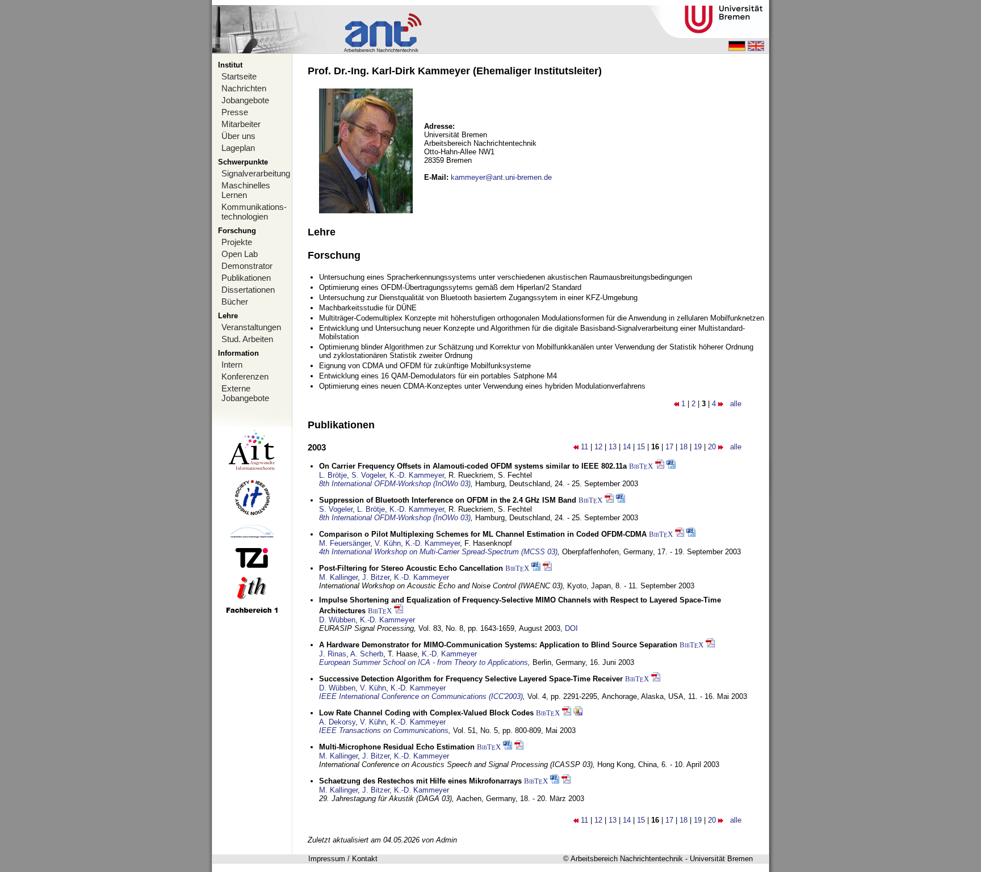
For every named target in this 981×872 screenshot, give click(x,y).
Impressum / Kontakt (343, 858)
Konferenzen (245, 376)
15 (641, 447)
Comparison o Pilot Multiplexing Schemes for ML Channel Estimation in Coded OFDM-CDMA (483, 534)
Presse (234, 112)
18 (683, 447)
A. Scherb (366, 654)
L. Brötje (333, 475)
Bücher (234, 301)
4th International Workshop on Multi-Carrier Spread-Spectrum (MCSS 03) (438, 551)
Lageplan (238, 148)
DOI (571, 628)
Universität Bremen (721, 858)
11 (584, 447)
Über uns (238, 136)
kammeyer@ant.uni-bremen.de (501, 177)
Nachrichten (243, 88)
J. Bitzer (375, 577)
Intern (231, 364)
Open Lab (239, 254)
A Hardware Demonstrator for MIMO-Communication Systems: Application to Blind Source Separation (498, 645)
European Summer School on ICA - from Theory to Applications (423, 662)
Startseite (239, 76)
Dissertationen (248, 289)
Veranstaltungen (251, 327)
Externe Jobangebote (245, 393)
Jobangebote (245, 100)
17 (669, 447)
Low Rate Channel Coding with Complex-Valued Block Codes (426, 713)
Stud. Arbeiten (247, 339)
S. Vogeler (368, 475)
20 (712, 447)
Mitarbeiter (241, 124)
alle (735, 403)
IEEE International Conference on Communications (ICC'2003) (421, 696)
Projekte (236, 242)
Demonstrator (246, 266)
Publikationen (246, 278)
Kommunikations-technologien (254, 211)
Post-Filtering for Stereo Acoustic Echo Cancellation (411, 568)
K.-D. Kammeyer (416, 475)
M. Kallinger (338, 577)
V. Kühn (388, 543)
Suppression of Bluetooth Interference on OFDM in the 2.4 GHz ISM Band (447, 500)
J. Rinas (332, 654)
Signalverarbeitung (255, 173)
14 (627, 447)
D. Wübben (337, 620)
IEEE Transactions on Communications (383, 730)
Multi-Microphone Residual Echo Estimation (397, 747)
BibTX (641, 466)
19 (698, 447)
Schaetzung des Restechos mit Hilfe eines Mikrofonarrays (420, 781)
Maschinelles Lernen (245, 190)
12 (598, 447)
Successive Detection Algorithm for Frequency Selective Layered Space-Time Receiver (471, 679)
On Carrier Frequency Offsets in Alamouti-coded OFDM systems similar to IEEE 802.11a (473, 466)
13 (613, 447)
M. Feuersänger (344, 543)
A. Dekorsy (337, 722)
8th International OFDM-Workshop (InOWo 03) (395, 483)
